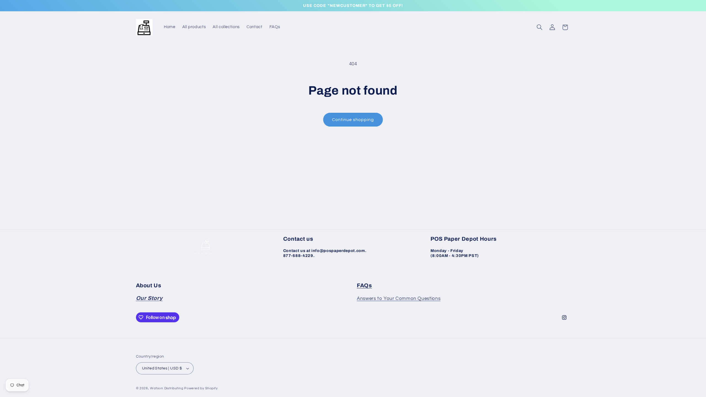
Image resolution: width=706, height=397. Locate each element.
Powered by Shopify (201, 388)
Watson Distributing (166, 388)
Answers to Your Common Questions (398, 298)
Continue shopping (353, 119)
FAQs (364, 285)
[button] (539, 27)
